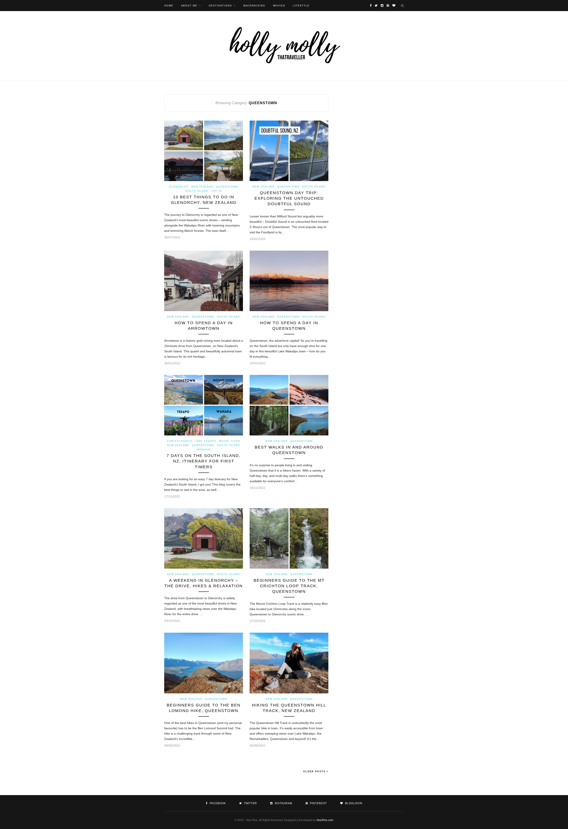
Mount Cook (229, 441)
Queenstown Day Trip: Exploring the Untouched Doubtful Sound (289, 198)
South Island (196, 190)
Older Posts (315, 771)
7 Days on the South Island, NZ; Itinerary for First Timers (204, 461)
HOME (168, 5)
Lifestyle (301, 5)
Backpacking (254, 5)
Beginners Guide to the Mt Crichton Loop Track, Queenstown (289, 586)
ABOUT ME (189, 5)
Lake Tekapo (205, 441)
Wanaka (203, 449)
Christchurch (179, 441)
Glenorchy (179, 186)
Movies (279, 5)
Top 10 (216, 190)
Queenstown (227, 186)
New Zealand (202, 186)
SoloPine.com (324, 820)
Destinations (220, 5)
